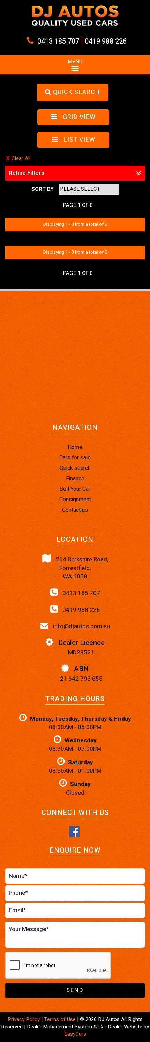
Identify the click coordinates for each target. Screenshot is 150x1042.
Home (75, 447)
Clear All (21, 158)
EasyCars (75, 1034)
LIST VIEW (78, 139)
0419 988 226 (106, 41)
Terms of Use (60, 1019)
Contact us (75, 510)
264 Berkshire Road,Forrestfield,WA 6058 (81, 568)
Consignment (75, 499)
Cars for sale (75, 457)
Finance (75, 478)
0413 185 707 (58, 41)
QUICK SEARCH (75, 92)
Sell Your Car (75, 489)
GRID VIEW (78, 117)
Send (75, 990)
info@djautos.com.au (81, 626)
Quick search (75, 468)
